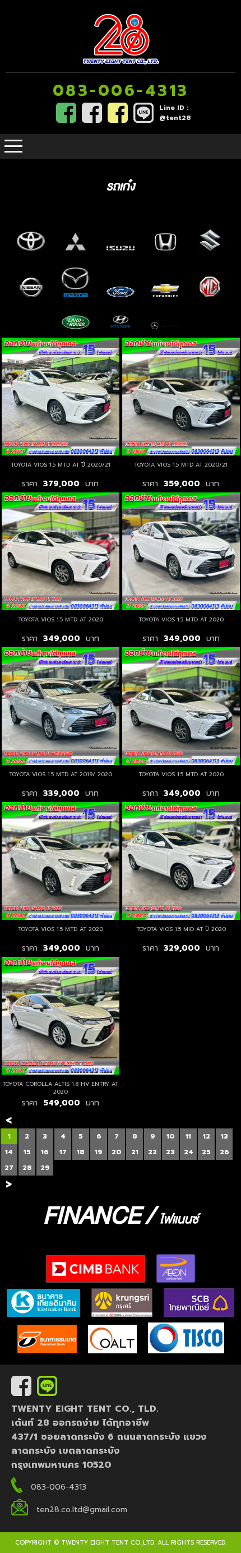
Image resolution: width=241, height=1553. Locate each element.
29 (45, 1168)
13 (224, 1136)
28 (27, 1168)
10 (170, 1136)
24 (188, 1152)
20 (117, 1152)
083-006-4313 (121, 91)
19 (99, 1152)
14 (9, 1152)
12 (206, 1136)
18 (81, 1152)
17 (63, 1152)
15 (27, 1152)
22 (152, 1152)
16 (45, 1152)
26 (224, 1152)
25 (206, 1152)
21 (134, 1152)
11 (188, 1136)
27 (8, 1168)
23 (170, 1152)
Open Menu (13, 146)
